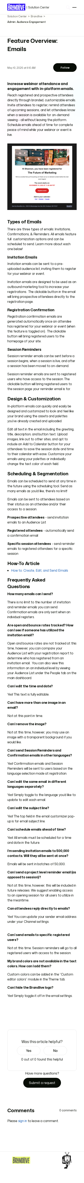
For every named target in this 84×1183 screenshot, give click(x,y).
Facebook (9, 1018)
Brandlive (36, 16)
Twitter (15, 1018)
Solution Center (37, 7)
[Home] (21, 1160)
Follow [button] (65, 67)
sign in (22, 1121)
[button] (28, 1050)
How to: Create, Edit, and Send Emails (39, 570)
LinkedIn (21, 1018)
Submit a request (42, 1082)
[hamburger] (74, 7)
